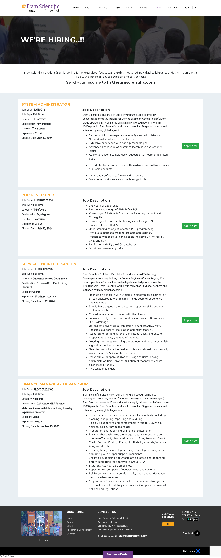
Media (129, 7)
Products (104, 7)
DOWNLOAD (168, 515)
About (88, 7)
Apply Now (190, 146)
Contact (172, 7)
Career (157, 7)
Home (76, 7)
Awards (142, 7)
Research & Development (79, 529)
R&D (118, 7)
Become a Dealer (118, 554)
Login (186, 7)
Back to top (189, 551)
